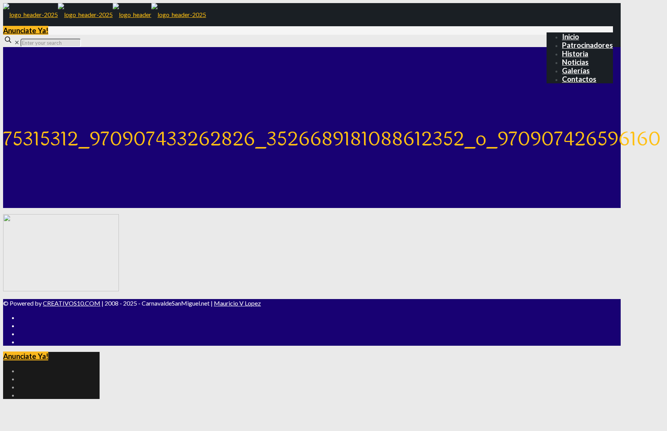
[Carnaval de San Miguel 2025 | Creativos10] (104, 14)
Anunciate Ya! (25, 30)
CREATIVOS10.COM (71, 303)
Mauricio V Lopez (237, 303)
